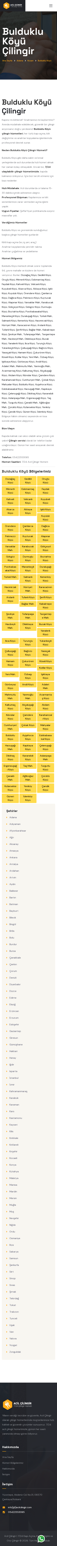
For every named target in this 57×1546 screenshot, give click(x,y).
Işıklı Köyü (45, 509)
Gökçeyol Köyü (16, 307)
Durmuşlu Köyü (28, 558)
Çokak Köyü (48, 379)
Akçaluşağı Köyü (28, 706)
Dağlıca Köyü (15, 297)
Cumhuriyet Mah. (31, 379)
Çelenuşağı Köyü (17, 393)
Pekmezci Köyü (31, 297)
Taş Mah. (28, 765)
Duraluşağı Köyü (29, 316)
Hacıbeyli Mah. (16, 338)
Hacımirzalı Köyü (44, 320)
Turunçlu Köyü (44, 343)
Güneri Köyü (29, 411)
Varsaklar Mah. (32, 302)
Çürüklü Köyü (15, 407)
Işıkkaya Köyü (9, 361)
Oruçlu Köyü (8, 279)
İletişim (6, 1474)
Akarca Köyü (25, 288)
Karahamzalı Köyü (11, 379)
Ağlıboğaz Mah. (27, 777)
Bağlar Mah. (35, 329)
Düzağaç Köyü (29, 275)
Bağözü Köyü (46, 348)
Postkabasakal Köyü (37, 311)
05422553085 (16, 1512)
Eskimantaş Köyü (41, 279)
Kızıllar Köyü (21, 357)
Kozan (30, 60)
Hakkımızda (8, 1468)
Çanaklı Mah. (31, 402)
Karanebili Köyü (28, 757)
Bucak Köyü (45, 624)
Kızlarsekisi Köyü (32, 407)
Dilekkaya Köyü (33, 338)
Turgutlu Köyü (15, 402)
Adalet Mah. (8, 366)
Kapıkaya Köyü (28, 747)
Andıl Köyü (41, 361)
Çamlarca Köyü (28, 527)
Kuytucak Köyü (28, 538)
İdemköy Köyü (44, 411)
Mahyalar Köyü (10, 384)
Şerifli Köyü (22, 329)
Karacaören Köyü (26, 325)
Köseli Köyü (8, 357)
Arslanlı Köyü (44, 325)
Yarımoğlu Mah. (42, 366)
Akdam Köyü (15, 375)
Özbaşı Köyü (47, 357)
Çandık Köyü (15, 411)
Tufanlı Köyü (8, 329)
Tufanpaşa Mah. (32, 334)
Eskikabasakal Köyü (12, 389)
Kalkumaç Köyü (30, 370)
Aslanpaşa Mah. (17, 398)
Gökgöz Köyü (33, 307)
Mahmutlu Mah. (24, 366)
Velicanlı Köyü (38, 284)
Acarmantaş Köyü (11, 370)
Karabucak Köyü (28, 548)
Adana (20, 60)
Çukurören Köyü (42, 352)
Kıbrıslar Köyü (30, 375)
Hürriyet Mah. (9, 325)
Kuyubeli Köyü (9, 288)
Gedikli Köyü (44, 275)
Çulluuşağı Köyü (29, 348)
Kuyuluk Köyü (15, 293)
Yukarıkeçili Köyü (11, 348)
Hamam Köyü (25, 352)
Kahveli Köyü (23, 284)
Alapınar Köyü (15, 302)
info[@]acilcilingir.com (20, 1507)
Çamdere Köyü (46, 375)
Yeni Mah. (34, 357)
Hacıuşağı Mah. (32, 389)
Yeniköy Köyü (28, 788)
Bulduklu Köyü (44, 60)
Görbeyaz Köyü (26, 361)
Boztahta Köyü (16, 311)
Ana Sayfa (7, 60)
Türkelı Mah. (46, 316)
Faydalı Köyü (8, 284)
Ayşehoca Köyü (43, 384)
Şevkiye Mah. (15, 334)
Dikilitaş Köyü (34, 393)
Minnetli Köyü (23, 279)
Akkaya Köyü (40, 288)
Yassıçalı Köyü (9, 352)
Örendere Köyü (32, 293)
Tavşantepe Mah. (46, 615)
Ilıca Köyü (30, 343)
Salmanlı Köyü (9, 320)
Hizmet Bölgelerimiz (12, 1462)
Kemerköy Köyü (26, 320)
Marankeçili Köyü (11, 316)
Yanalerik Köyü (16, 343)
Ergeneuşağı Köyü (36, 398)
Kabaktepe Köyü (46, 605)
